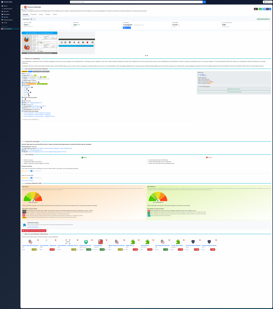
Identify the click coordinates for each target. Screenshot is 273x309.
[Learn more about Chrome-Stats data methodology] (41, 107)
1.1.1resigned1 (31, 78)
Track (33, 19)
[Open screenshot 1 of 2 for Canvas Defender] (39, 43)
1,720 (203, 75)
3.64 (34, 77)
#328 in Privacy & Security (204, 80)
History (5, 26)
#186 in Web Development (203, 79)
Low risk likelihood (42, 84)
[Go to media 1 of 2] (145, 55)
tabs (25, 89)
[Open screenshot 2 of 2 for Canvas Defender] (77, 43)
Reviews (48, 14)
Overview (25, 14)
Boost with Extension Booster (234, 91)
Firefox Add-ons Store (263, 19)
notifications (27, 92)
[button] (267, 2)
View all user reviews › (28, 180)
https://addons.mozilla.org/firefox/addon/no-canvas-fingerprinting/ (54, 148)
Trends (55, 14)
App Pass (6, 17)
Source (41, 14)
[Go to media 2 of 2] (147, 55)
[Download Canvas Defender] (146, 25)
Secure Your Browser (33, 227)
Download (33, 14)
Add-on (31, 9)
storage (25, 90)
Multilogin (25, 9)
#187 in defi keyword (203, 83)
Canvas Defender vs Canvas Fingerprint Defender (37, 113)
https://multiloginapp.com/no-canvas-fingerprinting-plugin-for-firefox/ (47, 151)
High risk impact (31, 84)
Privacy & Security (37, 71)
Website (29, 104)
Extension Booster (8, 19)
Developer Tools (45, 71)
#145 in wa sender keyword (205, 81)
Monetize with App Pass (234, 89)
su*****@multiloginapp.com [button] (34, 102)
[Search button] (204, 2)
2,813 (31, 75)
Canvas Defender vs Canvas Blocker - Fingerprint (37, 114)
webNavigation (27, 87)
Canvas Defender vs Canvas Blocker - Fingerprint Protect (39, 116)
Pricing (5, 22)
